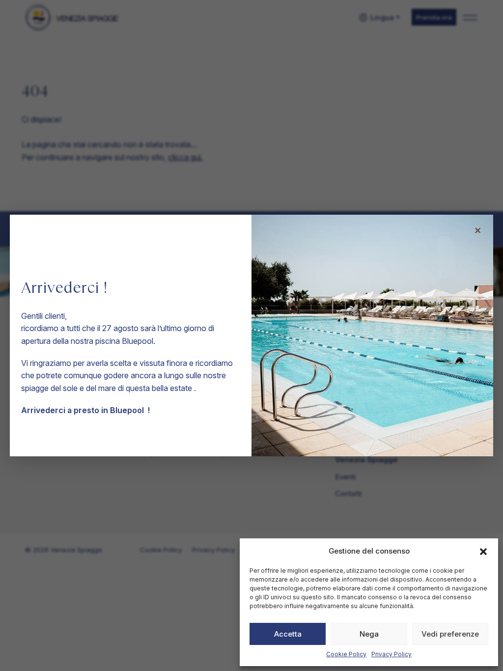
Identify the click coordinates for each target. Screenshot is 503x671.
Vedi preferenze (450, 634)
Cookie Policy (346, 654)
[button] (483, 551)
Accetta (288, 634)
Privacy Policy (391, 654)
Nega (369, 634)
